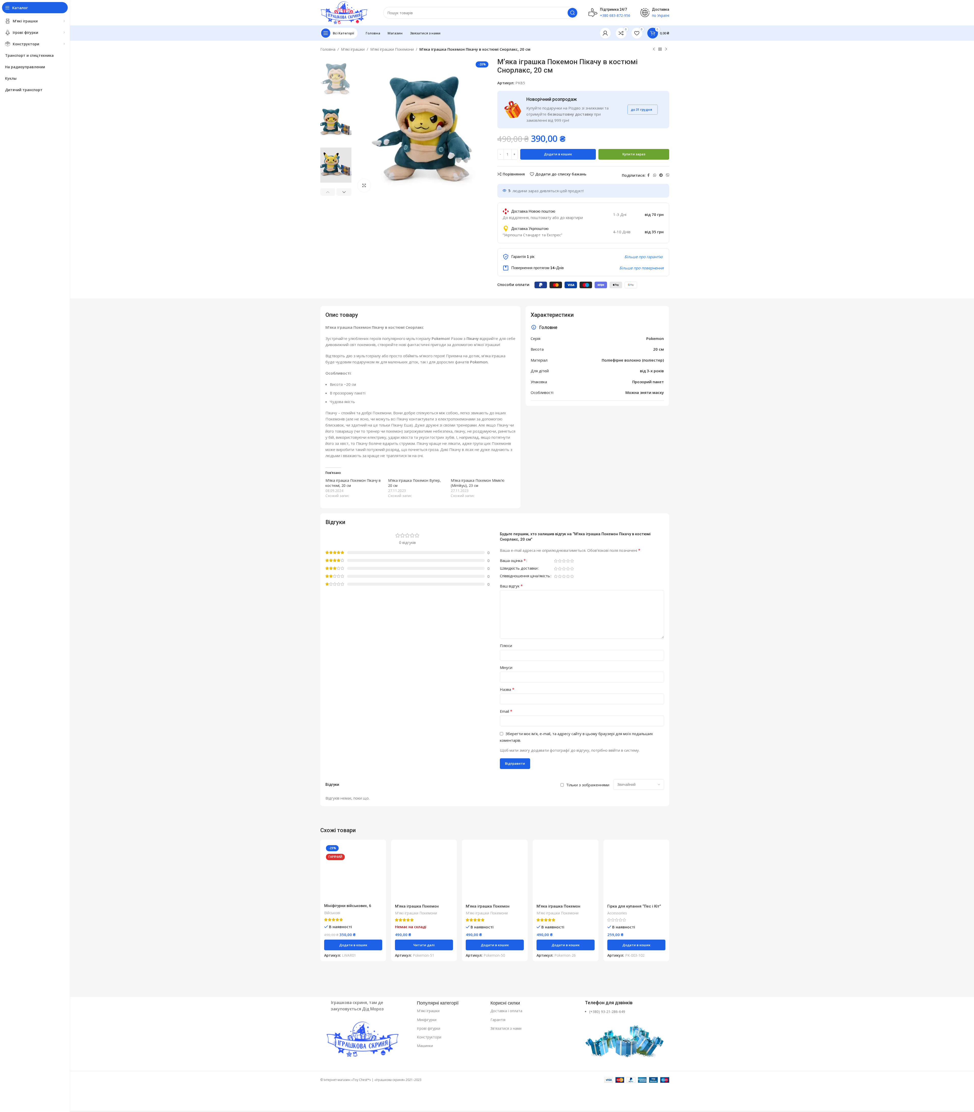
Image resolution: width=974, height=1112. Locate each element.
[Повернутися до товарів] (660, 49)
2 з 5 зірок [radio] (560, 561)
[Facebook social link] (649, 175)
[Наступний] (666, 49)
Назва (507, 689)
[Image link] (366, 1039)
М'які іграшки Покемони (392, 49)
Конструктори (429, 1037)
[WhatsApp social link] (655, 175)
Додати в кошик (558, 154)
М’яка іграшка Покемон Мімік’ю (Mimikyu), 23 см (477, 483)
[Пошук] (572, 13)
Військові (332, 912)
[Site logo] (344, 12)
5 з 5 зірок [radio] (572, 561)
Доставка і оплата (506, 1010)
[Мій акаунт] (605, 33)
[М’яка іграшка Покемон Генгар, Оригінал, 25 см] (424, 872)
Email (506, 711)
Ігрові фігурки (428, 1028)
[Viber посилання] (667, 175)
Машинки (425, 1045)
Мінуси (506, 667)
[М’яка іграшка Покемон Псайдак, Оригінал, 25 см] (566, 872)
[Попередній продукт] (654, 49)
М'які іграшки (353, 49)
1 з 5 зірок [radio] (556, 561)
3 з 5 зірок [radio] (564, 561)
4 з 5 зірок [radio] (568, 561)
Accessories (617, 913)
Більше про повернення (641, 267)
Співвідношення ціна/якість (525, 576)
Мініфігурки (426, 1019)
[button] (327, 192)
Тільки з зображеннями (587, 784)
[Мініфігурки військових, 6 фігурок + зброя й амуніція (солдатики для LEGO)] (353, 872)
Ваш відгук (511, 586)
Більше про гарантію (643, 256)
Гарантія (497, 1019)
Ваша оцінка (513, 560)
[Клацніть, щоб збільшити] (364, 185)
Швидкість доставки (519, 568)
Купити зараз (633, 154)
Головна (327, 49)
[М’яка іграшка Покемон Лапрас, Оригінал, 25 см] (495, 872)
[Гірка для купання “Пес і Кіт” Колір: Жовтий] (636, 872)
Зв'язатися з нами (506, 1028)
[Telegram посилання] (661, 175)
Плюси (506, 645)
